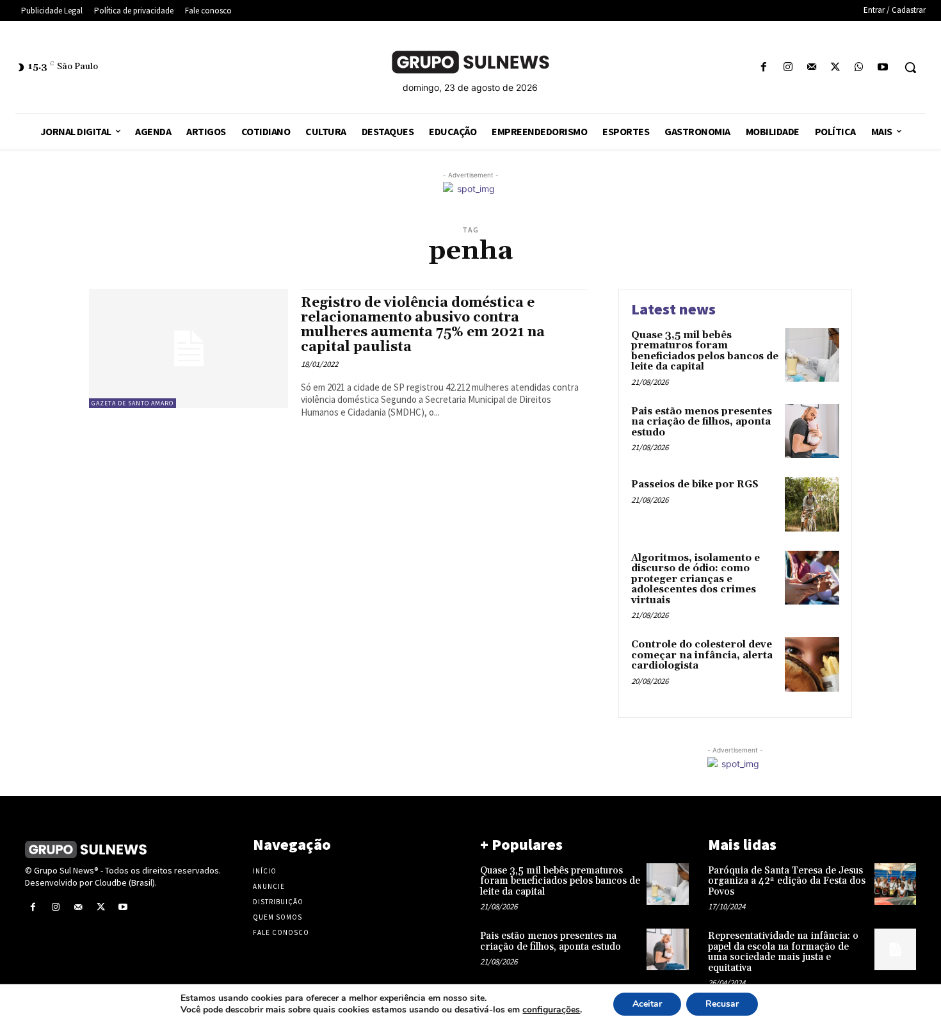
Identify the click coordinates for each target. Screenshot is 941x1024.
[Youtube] (883, 67)
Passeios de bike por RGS (695, 484)
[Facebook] (764, 67)
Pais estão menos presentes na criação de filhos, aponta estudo (701, 422)
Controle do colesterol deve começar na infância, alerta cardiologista (702, 655)
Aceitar (647, 1004)
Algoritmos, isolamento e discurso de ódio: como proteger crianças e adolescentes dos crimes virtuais (695, 579)
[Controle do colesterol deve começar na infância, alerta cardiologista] (812, 664)
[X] (835, 67)
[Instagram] (787, 67)
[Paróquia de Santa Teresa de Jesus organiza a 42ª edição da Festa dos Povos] (895, 884)
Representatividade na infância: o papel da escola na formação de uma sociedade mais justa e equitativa (783, 952)
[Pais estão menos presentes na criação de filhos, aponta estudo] (812, 431)
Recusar (722, 1004)
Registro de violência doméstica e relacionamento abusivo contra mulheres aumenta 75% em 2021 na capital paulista (423, 325)
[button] (910, 67)
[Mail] (811, 67)
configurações (551, 1010)
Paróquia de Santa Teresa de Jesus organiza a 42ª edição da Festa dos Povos (786, 881)
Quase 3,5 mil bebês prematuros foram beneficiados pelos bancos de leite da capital (704, 351)
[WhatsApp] (859, 67)
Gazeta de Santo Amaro (132, 403)
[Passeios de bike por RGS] (812, 504)
